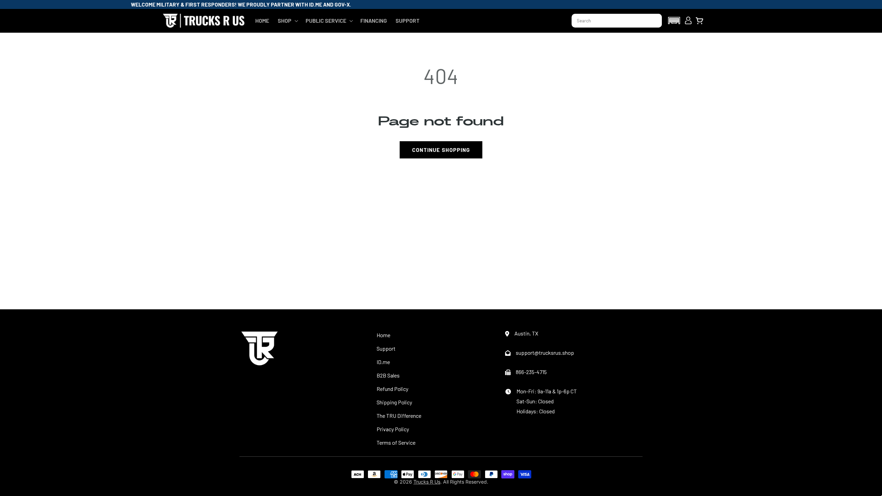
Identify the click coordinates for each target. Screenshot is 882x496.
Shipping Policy (394, 402)
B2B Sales (388, 375)
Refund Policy (392, 388)
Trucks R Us (426, 482)
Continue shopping (441, 149)
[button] (287, 20)
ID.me (383, 362)
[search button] (653, 21)
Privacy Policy (393, 429)
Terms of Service (396, 442)
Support (386, 348)
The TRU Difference (399, 415)
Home (383, 335)
